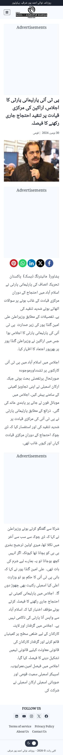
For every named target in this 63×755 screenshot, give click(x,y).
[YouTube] (24, 716)
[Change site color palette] (31, 743)
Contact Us (39, 731)
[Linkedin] (16, 716)
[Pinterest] (14, 263)
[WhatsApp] (23, 263)
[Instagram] (31, 716)
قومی (36, 133)
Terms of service (20, 726)
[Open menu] (7, 12)
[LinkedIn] (31, 263)
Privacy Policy (44, 726)
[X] (40, 263)
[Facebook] (49, 263)
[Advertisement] (31, 63)
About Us (22, 731)
